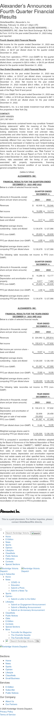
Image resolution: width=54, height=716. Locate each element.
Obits (8, 618)
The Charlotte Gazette (21, 635)
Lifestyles (10, 550)
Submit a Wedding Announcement (26, 607)
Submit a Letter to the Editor (23, 598)
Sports (8, 544)
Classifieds (10, 553)
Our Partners (11, 704)
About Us (10, 701)
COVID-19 (15, 582)
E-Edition (9, 539)
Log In (3, 574)
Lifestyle (9, 672)
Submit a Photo (18, 587)
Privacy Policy (6, 711)
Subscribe (10, 574)
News (8, 542)
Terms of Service (8, 714)
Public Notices (12, 555)
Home (8, 536)
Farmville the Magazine (21, 632)
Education (15, 585)
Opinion (9, 547)
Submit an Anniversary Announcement (28, 610)
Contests (9, 561)
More (8, 629)
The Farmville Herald (20, 637)
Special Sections (13, 564)
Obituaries (10, 558)
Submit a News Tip (19, 590)
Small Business (13, 678)
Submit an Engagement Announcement (28, 604)
